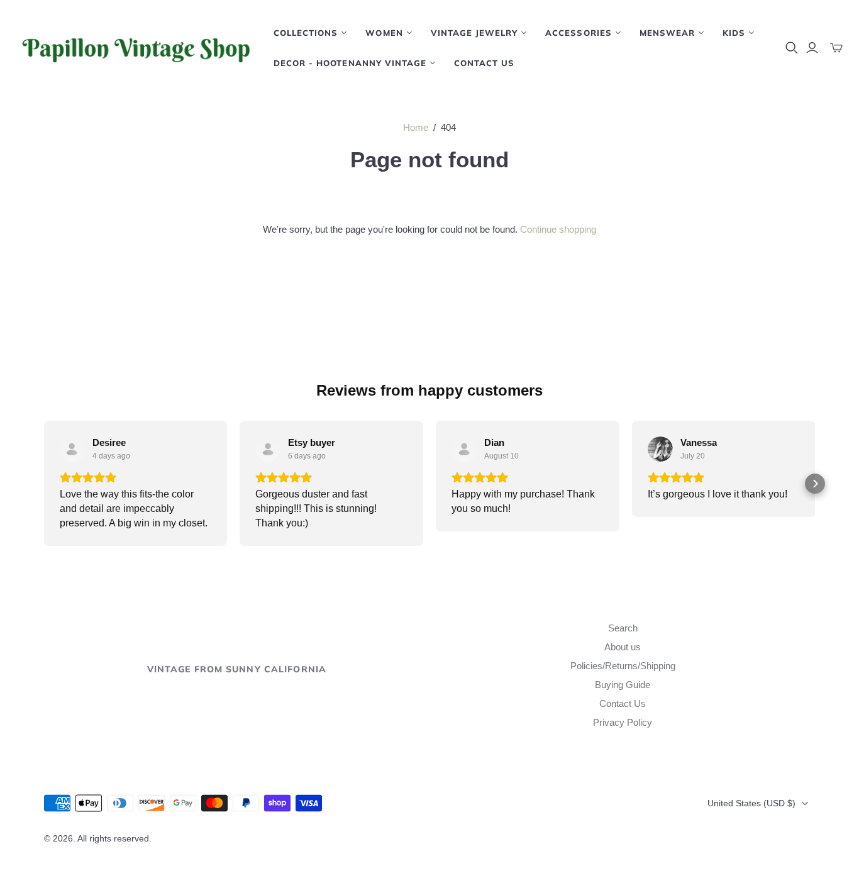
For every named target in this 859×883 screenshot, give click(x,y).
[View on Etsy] (72, 449)
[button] (44, 484)
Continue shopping (558, 229)
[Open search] (791, 48)
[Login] (812, 48)
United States (751, 803)
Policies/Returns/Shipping (622, 665)
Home (415, 127)
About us (622, 646)
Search (623, 628)
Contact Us (484, 63)
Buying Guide (622, 684)
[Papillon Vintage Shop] (135, 48)
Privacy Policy (622, 722)
